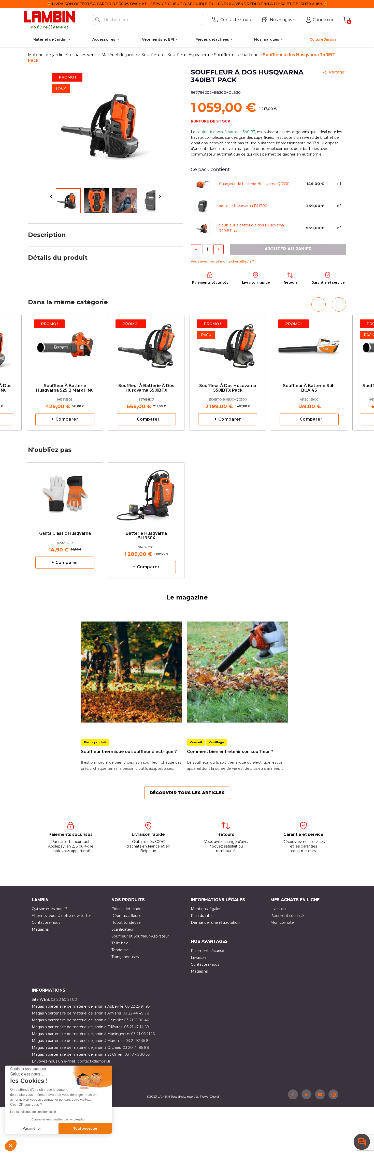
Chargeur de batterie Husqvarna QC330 (254, 183)
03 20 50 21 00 (64, 999)
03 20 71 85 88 (136, 1047)
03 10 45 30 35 (137, 1054)
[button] (11, 1145)
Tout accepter (85, 1128)
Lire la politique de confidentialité (33, 1112)
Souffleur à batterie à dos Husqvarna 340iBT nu (251, 228)
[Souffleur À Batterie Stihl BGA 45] (309, 345)
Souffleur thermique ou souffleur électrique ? (129, 751)
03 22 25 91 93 (137, 1006)
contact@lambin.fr (94, 1061)
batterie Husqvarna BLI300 (243, 206)
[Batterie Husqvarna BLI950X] (146, 492)
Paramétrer (32, 1128)
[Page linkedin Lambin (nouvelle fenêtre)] (306, 1094)
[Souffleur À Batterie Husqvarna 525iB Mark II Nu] (64, 345)
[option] (65, 373)
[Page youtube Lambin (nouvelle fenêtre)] (320, 1094)
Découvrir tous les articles (187, 792)
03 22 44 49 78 (136, 1013)
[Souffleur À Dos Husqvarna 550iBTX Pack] (227, 345)
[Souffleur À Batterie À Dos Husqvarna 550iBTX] (146, 345)
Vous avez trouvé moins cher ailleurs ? (222, 261)
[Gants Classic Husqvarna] (64, 490)
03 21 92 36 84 (138, 1040)
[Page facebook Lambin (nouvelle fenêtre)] (293, 1094)
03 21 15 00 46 (136, 1020)
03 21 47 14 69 (136, 1027)
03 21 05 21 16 (143, 1034)
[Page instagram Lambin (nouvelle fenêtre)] (333, 1094)
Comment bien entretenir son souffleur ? (230, 751)
